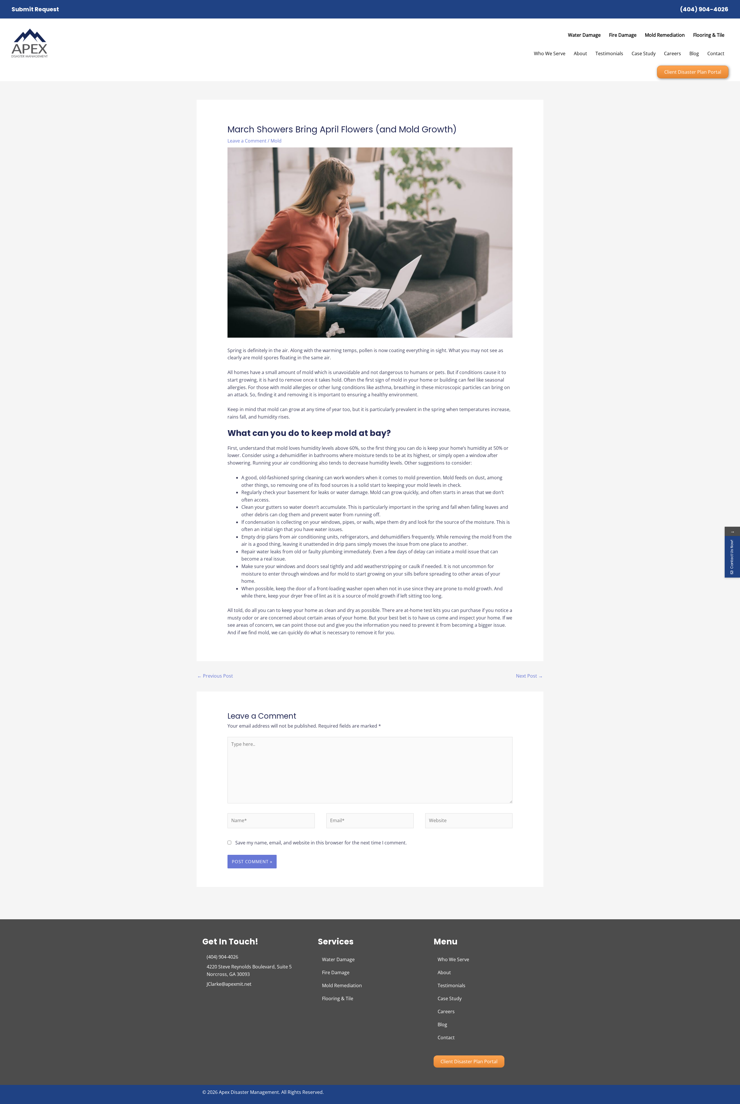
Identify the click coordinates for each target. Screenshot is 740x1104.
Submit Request (35, 9)
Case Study (644, 53)
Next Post (529, 676)
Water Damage (584, 35)
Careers (672, 53)
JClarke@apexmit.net (229, 984)
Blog (694, 53)
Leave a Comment (247, 141)
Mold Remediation (665, 35)
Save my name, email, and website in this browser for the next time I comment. (321, 842)
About (580, 53)
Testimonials (609, 53)
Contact (715, 53)
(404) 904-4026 (704, 9)
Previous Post (215, 676)
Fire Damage (623, 35)
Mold (276, 141)
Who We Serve (549, 53)
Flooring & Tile (708, 35)
